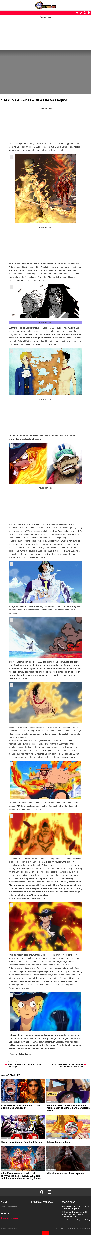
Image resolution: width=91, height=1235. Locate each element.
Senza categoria (9, 1102)
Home (57, 1228)
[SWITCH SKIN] (88, 13)
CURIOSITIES (52, 1102)
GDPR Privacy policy (83, 1228)
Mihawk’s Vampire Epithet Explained (65, 1173)
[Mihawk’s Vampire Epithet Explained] (68, 1158)
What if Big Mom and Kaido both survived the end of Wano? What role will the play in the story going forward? (22, 1176)
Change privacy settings (9, 1218)
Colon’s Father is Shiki (58, 1142)
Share (11, 157)
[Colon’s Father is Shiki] (68, 1127)
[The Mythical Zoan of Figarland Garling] (23, 1127)
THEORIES (5, 1138)
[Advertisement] (45, 33)
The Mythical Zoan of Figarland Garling (21, 1142)
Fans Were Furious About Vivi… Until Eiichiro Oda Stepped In (20, 1106)
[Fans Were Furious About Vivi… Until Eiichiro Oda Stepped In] (23, 1091)
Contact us (71, 1228)
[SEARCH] (85, 13)
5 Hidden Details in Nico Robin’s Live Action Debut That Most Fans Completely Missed (68, 1108)
